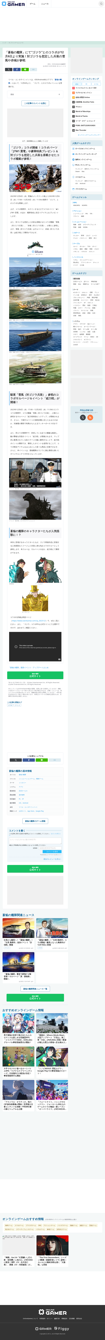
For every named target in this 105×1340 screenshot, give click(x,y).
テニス (75, 238)
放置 (88, 332)
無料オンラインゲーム (83, 159)
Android (25, 803)
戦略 (74, 224)
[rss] (90, 417)
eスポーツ (76, 292)
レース (94, 235)
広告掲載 (72, 1318)
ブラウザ (82, 324)
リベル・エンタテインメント (28, 807)
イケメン (76, 310)
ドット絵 (76, 295)
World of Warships (83, 111)
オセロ (96, 249)
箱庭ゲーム (83, 1225)
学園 (74, 308)
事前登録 (94, 281)
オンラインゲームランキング (85, 78)
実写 (91, 300)
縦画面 (82, 334)
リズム (75, 260)
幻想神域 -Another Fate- (85, 102)
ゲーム (32, 3)
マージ (86, 337)
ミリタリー (22, 783)
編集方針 (57, 1318)
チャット (96, 262)
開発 (74, 284)
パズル (75, 249)
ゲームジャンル (79, 197)
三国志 (94, 305)
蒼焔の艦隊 (22, 775)
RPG (75, 202)
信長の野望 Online (83, 97)
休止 (79, 284)
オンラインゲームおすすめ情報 (23, 1219)
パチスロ (84, 251)
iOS (20, 803)
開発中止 (86, 284)
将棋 (91, 249)
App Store (30, 811)
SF (85, 303)
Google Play (40, 811)
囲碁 (86, 249)
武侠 (74, 316)
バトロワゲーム (63, 1225)
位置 (93, 332)
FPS (86, 214)
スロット (92, 251)
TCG (88, 246)
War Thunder (81, 130)
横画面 (88, 334)
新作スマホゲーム (90, 181)
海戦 (79, 316)
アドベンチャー (86, 262)
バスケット (83, 238)
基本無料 (22, 795)
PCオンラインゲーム (83, 165)
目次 (12, 94)
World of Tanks (82, 116)
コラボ (10, 705)
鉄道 (84, 313)
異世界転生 (76, 313)
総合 (76, 84)
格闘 (82, 216)
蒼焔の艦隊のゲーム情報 (35, 821)
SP (23, 799)
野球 (82, 235)
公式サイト (22, 811)
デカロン (79, 107)
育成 (74, 227)
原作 (90, 295)
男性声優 (95, 297)
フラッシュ (94, 342)
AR (97, 337)
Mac (83, 171)
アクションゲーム (49, 1225)
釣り (95, 238)
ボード (94, 246)
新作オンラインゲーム (92, 169)
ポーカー (82, 246)
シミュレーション (79, 222)
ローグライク (77, 337)
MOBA (85, 227)
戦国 (88, 305)
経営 (79, 224)
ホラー (80, 308)
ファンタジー (77, 303)
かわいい (85, 292)
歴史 (84, 305)
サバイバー (76, 342)
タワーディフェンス (89, 224)
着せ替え (76, 262)
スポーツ (76, 233)
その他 (82, 265)
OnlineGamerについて (30, 1318)
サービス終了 (95, 284)
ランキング (79, 169)
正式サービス (23, 791)
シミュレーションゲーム (27, 779)
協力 (79, 329)
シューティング (78, 214)
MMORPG (76, 205)
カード (75, 246)
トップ (4, 43)
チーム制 (86, 329)
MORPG (84, 205)
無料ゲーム (8, 1225)
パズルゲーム (40, 1229)
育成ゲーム (93, 1225)
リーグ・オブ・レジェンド (85, 121)
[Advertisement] (52, 24)
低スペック (91, 324)
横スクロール (77, 327)
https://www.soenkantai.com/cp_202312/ (29, 620)
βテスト (86, 281)
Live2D (75, 345)
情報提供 (64, 1318)
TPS (91, 214)
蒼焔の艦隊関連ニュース (18, 915)
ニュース (45, 3)
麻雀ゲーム (50, 1229)
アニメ (97, 292)
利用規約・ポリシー (46, 1318)
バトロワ (85, 342)
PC (20, 799)
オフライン (87, 339)
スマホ (96, 84)
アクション (77, 211)
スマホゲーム (80, 177)
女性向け (84, 295)
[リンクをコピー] (33, 69)
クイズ (75, 265)
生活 (93, 313)
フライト (76, 216)
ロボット (90, 303)
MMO (92, 337)
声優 (88, 297)
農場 (88, 313)
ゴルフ (88, 235)
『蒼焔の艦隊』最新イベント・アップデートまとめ (28, 667)
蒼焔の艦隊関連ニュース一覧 (35, 989)
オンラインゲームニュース (16, 43)
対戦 (74, 329)
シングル (82, 332)
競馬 (90, 238)
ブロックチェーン (79, 297)
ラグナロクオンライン (84, 92)
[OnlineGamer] (53, 1314)
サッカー (76, 235)
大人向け (97, 295)
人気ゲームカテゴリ (81, 143)
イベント (17, 705)
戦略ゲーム (39, 779)
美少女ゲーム (9, 1229)
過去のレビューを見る (51, 859)
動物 (93, 308)
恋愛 (91, 292)
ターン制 (94, 329)
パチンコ (76, 251)
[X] (83, 417)
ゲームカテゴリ (79, 273)
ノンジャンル (78, 257)
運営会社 (79, 1318)
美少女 (97, 300)
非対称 (75, 332)
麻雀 (81, 249)
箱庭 (79, 227)
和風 (91, 310)
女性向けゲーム (62, 1229)
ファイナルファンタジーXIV (86, 88)
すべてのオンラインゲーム (85, 148)
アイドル (87, 308)
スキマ (75, 334)
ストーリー (84, 300)
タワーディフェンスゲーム (25, 1229)
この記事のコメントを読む (35, 103)
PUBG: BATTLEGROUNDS (85, 125)
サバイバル (84, 310)
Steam (77, 171)
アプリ (21, 787)
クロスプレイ (77, 339)
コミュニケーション (86, 260)
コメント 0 (62, 66)
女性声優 (76, 300)
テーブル (76, 243)
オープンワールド (89, 327)
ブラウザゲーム (81, 189)
